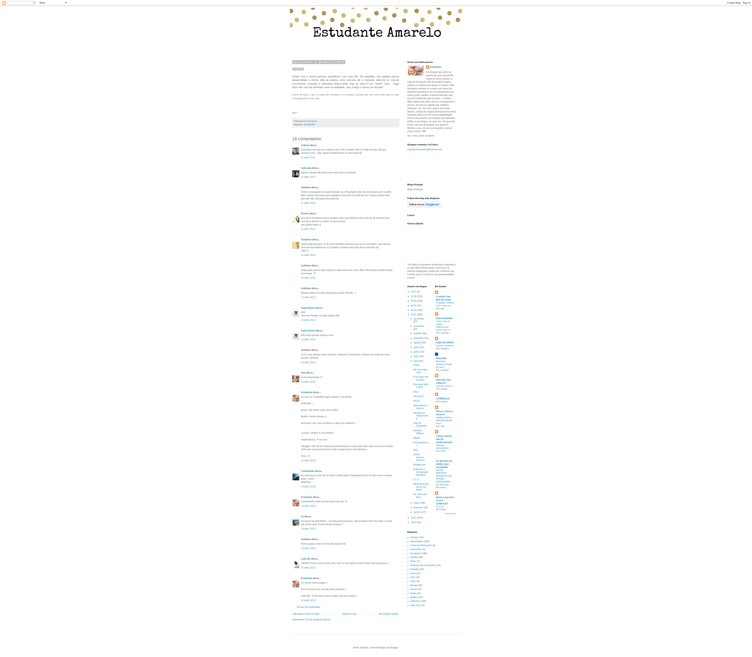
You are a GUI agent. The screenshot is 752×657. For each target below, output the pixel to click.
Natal (413, 593)
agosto (417, 342)
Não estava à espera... (420, 407)
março (417, 502)
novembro (419, 326)
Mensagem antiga (388, 614)
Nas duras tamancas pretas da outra (444, 364)
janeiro (418, 512)
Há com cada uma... (420, 371)
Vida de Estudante (420, 424)
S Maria (305, 145)
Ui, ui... (416, 479)
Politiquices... (420, 464)
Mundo (414, 585)
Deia (303, 372)
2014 (414, 305)
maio (416, 356)
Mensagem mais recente (306, 614)
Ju (302, 516)
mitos (413, 581)
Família (414, 557)
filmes (413, 561)
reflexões (415, 601)
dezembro (419, 318)
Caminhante (308, 471)
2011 (414, 517)
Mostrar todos (450, 514)
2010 (414, 522)
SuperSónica (308, 308)
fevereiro (419, 507)
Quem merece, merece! (419, 457)
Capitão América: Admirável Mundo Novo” (444, 420)
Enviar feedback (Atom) (318, 619)
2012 (414, 314)
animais (414, 537)
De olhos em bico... (420, 495)
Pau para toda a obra (420, 385)
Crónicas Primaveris (421, 545)
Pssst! (416, 401)
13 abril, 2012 (308, 486)
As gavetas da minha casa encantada (444, 464)
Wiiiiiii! (416, 438)
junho (417, 351)
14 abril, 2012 (308, 548)
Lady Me (305, 558)
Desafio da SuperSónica (421, 416)
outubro (418, 333)
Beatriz (305, 213)
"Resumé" (418, 396)
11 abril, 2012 (308, 157)
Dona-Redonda (444, 318)
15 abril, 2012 (308, 567)
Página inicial (349, 614)
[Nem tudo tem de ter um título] (421, 487)
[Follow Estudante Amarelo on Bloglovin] (424, 206)
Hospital (414, 569)
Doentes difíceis (418, 432)
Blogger (394, 647)
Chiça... (417, 365)
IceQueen (306, 239)
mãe (412, 577)
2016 (414, 296)
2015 (414, 301)
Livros (413, 573)
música (414, 589)
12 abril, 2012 (308, 277)
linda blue (441, 358)
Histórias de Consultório (423, 565)
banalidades (309, 124)
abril (416, 361)
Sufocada (306, 168)
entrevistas (416, 549)
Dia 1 (416, 391)
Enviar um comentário (308, 607)
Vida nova (415, 605)
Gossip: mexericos (445, 345)
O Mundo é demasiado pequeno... (420, 472)
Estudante (306, 392)
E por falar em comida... (420, 378)
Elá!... (416, 450)
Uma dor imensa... (444, 386)
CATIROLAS (442, 398)
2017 (414, 291)
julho (416, 347)
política (414, 597)
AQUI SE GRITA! (445, 342)
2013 (414, 310)
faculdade (415, 553)
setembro (419, 338)
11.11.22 (440, 506)
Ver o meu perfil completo (420, 135)
